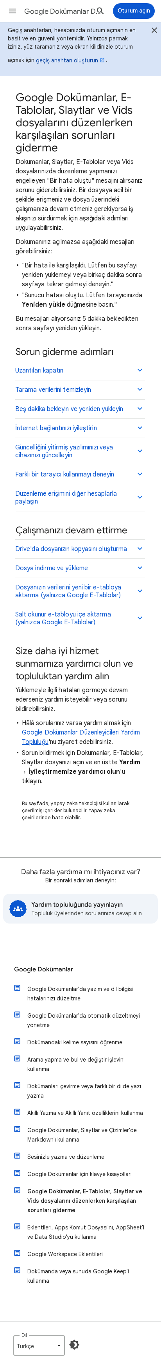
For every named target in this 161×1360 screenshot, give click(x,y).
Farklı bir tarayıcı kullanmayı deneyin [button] (64, 474)
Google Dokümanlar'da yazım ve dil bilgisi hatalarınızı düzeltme (80, 993)
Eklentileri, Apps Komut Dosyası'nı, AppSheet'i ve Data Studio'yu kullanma (85, 1232)
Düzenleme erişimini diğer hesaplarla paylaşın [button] (66, 497)
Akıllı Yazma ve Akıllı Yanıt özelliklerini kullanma (85, 1112)
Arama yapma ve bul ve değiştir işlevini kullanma (76, 1064)
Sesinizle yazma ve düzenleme (65, 1156)
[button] (12, 11)
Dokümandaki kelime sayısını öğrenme (74, 1042)
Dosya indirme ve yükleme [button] (51, 568)
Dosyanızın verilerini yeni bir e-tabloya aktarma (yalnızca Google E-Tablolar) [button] (68, 591)
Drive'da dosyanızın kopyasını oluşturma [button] (71, 549)
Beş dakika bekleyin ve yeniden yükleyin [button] (69, 409)
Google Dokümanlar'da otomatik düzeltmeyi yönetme (83, 1020)
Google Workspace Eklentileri (65, 1254)
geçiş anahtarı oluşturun (67, 60)
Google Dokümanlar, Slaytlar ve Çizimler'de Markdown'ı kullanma (82, 1135)
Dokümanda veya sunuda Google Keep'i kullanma (78, 1276)
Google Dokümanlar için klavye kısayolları (79, 1174)
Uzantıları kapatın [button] (39, 371)
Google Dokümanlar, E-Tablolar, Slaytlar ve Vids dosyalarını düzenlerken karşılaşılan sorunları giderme (84, 1201)
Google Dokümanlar (43, 969)
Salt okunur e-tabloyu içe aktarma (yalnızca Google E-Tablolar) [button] (63, 618)
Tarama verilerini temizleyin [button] (53, 390)
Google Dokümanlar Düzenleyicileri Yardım (63, 11)
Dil (24, 1335)
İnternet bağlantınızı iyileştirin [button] (56, 428)
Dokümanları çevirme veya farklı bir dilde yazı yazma (84, 1091)
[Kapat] (154, 31)
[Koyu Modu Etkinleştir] (74, 1344)
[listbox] (39, 1345)
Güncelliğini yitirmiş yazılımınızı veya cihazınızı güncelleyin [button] (64, 451)
